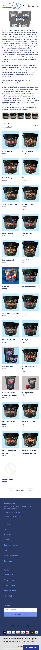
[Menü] (37, 5)
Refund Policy (9, 575)
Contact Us (8, 561)
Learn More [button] (30, 641)
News (6, 550)
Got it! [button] (20, 646)
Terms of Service (10, 591)
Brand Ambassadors (11, 555)
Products (7, 539)
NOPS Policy (8, 596)
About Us (7, 534)
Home (6, 529)
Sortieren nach (7, 123)
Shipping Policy (9, 585)
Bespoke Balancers (11, 545)
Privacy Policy (9, 580)
